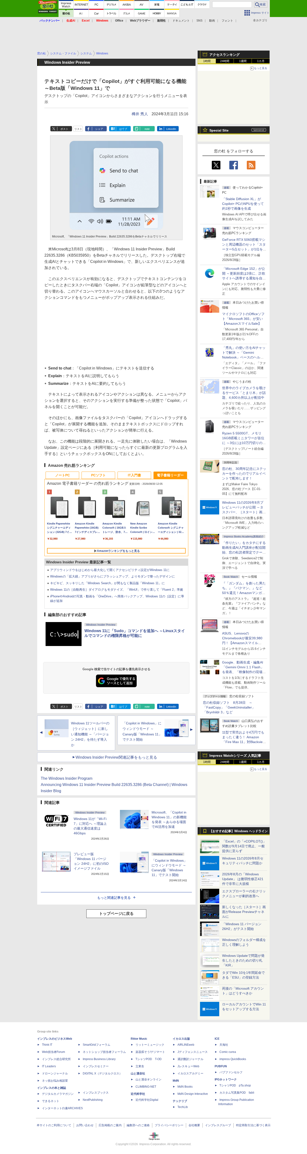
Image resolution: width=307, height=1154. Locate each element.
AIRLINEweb (185, 1044)
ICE (217, 1038)
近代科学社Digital (147, 1100)
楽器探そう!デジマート (150, 1052)
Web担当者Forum (53, 1052)
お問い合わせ (85, 1125)
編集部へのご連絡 (138, 1125)
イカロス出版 (181, 1038)
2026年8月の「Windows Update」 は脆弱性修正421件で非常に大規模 (242, 879)
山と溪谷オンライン (148, 1079)
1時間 (207, 61)
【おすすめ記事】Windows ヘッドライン (238, 831)
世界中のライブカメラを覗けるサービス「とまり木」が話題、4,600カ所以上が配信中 (244, 392)
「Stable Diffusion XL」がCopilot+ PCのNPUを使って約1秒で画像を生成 (243, 203)
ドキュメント (181, 20)
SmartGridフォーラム (96, 1044)
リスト (78, 128)
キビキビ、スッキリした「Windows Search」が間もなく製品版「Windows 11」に (107, 583)
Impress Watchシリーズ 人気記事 (235, 755)
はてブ (123, 128)
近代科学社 (138, 1094)
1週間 (243, 61)
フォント (227, 20)
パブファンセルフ (230, 1072)
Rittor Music (139, 1038)
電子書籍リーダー (170, 475)
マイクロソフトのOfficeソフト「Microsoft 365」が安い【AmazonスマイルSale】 (243, 318)
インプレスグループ (218, 1125)
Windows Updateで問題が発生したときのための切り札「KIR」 (243, 960)
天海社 (223, 1044)
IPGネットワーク (226, 1079)
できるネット (50, 1101)
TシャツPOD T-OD (149, 1059)
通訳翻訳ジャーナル (190, 1059)
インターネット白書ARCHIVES (62, 1108)
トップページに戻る (116, 914)
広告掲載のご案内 (110, 1125)
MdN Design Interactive (192, 1094)
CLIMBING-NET (146, 1086)
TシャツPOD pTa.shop (235, 1085)
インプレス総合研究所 (56, 1059)
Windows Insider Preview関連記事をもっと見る (116, 757)
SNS (199, 20)
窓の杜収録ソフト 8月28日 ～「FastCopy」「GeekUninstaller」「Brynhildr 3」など (229, 707)
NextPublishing (93, 1100)
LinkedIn (171, 128)
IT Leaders (49, 1066)
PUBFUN (221, 1066)
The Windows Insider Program (66, 778)
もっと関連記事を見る (114, 898)
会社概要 (194, 1125)
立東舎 (140, 1066)
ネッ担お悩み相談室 (55, 1080)
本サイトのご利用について (54, 1125)
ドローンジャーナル (55, 1073)
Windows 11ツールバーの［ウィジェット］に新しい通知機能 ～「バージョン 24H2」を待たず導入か (90, 734)
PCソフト (98, 475)
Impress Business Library (99, 1059)
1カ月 (261, 61)
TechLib (182, 1107)
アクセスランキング (224, 55)
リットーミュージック (150, 1044)
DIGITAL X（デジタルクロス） (102, 1073)
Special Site (219, 130)
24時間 (224, 61)
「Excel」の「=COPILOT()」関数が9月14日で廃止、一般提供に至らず (244, 846)
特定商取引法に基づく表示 (253, 1125)
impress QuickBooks (232, 1059)
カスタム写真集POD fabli (236, 1092)
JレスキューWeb (188, 1066)
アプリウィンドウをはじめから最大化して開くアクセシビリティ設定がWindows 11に (110, 570)
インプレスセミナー (96, 1066)
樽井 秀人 (140, 114)
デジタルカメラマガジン (58, 1094)
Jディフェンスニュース (192, 1052)
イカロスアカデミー (190, 1073)
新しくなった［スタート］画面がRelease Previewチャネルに (244, 911)
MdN (176, 1080)
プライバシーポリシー (169, 1125)
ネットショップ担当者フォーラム (104, 1052)
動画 (212, 20)
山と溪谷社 (138, 1073)
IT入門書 (134, 475)
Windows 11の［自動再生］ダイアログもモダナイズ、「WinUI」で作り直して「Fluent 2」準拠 (116, 589)
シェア (99, 128)
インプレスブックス (96, 1092)
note (147, 128)
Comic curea (227, 1052)
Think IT (47, 1044)
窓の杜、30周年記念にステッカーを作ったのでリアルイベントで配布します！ (244, 473)
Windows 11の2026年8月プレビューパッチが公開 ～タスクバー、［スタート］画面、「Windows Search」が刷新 (243, 512)
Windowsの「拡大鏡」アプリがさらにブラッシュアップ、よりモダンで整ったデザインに (112, 576)
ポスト (64, 128)
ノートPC (62, 475)
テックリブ (180, 1101)
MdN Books (185, 1086)
